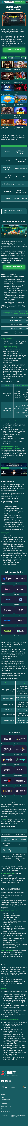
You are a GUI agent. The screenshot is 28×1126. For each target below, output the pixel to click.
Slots (22, 57)
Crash (16, 57)
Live (9, 57)
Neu (3, 57)
